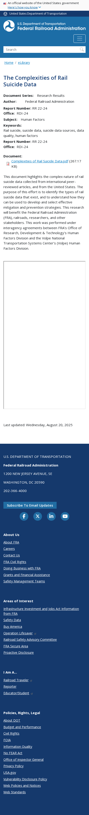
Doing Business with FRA (22, 568)
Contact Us (11, 555)
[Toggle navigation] (79, 38)
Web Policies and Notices (22, 785)
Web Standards (14, 792)
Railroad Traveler (16, 680)
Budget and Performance (22, 727)
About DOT (11, 720)
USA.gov (9, 772)
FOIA (7, 740)
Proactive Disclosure (18, 652)
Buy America (12, 626)
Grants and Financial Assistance (26, 575)
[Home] (44, 27)
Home (8, 62)
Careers (9, 548)
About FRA (11, 542)
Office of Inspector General (23, 759)
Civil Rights (11, 733)
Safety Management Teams (24, 581)
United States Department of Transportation (38, 13)
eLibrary (24, 62)
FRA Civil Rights (14, 562)
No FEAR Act (12, 753)
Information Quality (17, 746)
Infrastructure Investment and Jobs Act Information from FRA (41, 611)
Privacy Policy (13, 766)
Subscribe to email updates (30, 505)
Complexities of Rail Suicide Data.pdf (39, 161)
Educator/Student (16, 693)
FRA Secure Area (15, 646)
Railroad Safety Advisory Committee (30, 639)
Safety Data (12, 620)
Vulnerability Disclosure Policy (25, 779)
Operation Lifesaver (18, 633)
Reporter (9, 686)
